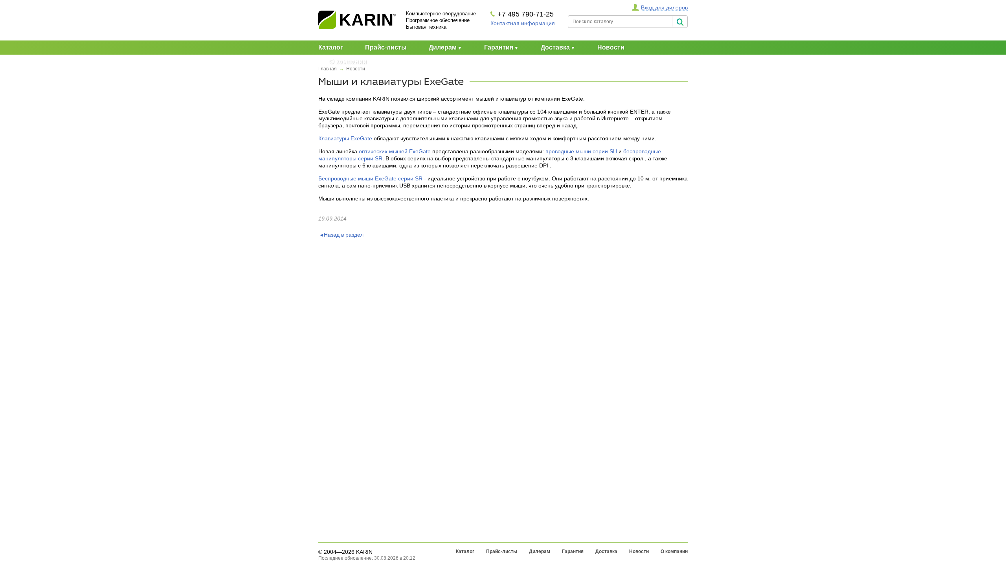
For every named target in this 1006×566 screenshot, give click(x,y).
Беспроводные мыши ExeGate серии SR (370, 178)
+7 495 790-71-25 (525, 14)
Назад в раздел (343, 235)
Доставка (555, 47)
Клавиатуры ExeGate (345, 138)
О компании (348, 61)
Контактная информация (522, 23)
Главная (327, 69)
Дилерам (443, 47)
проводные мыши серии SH (581, 151)
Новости (610, 47)
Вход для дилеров (664, 7)
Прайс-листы (386, 47)
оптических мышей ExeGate (395, 151)
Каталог (330, 47)
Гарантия (498, 47)
